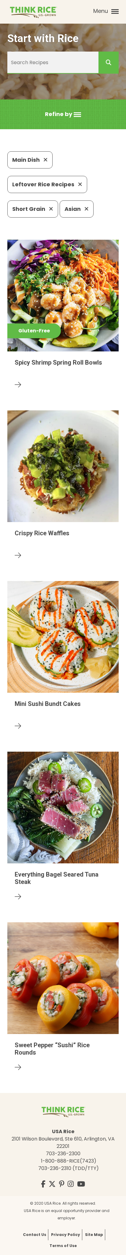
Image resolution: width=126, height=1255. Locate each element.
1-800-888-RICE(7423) (68, 1160)
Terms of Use (63, 1245)
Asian (73, 209)
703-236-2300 (63, 1153)
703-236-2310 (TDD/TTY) (68, 1168)
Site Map (94, 1234)
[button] (63, 114)
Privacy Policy (65, 1234)
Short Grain (29, 209)
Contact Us (34, 1234)
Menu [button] (101, 11)
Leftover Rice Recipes (44, 184)
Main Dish (26, 160)
